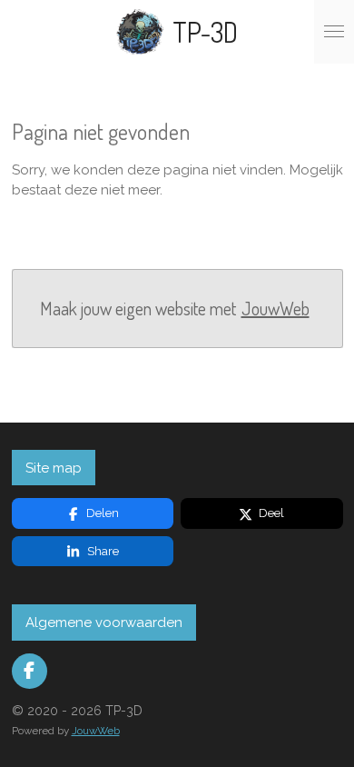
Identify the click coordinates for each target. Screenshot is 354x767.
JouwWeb (275, 308)
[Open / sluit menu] (334, 32)
